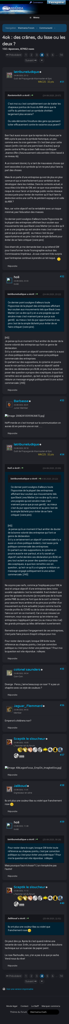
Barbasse (21, 401)
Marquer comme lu (51, 1006)
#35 (62, 669)
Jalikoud (20, 786)
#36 (62, 705)
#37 (62, 755)
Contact (24, 1006)
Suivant (29, 60)
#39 (62, 821)
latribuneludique (26, 72)
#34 (62, 454)
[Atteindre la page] (42, 60)
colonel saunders (27, 670)
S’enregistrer (56, 2)
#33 (62, 400)
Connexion (37, 2)
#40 (62, 903)
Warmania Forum (26, 28)
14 (61, 54)
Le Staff (35, 1006)
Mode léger (12, 1006)
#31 (62, 81)
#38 (62, 785)
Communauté (45, 28)
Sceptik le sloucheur (29, 739)
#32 (62, 276)
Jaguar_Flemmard (28, 706)
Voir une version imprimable (19, 989)
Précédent (15, 54)
